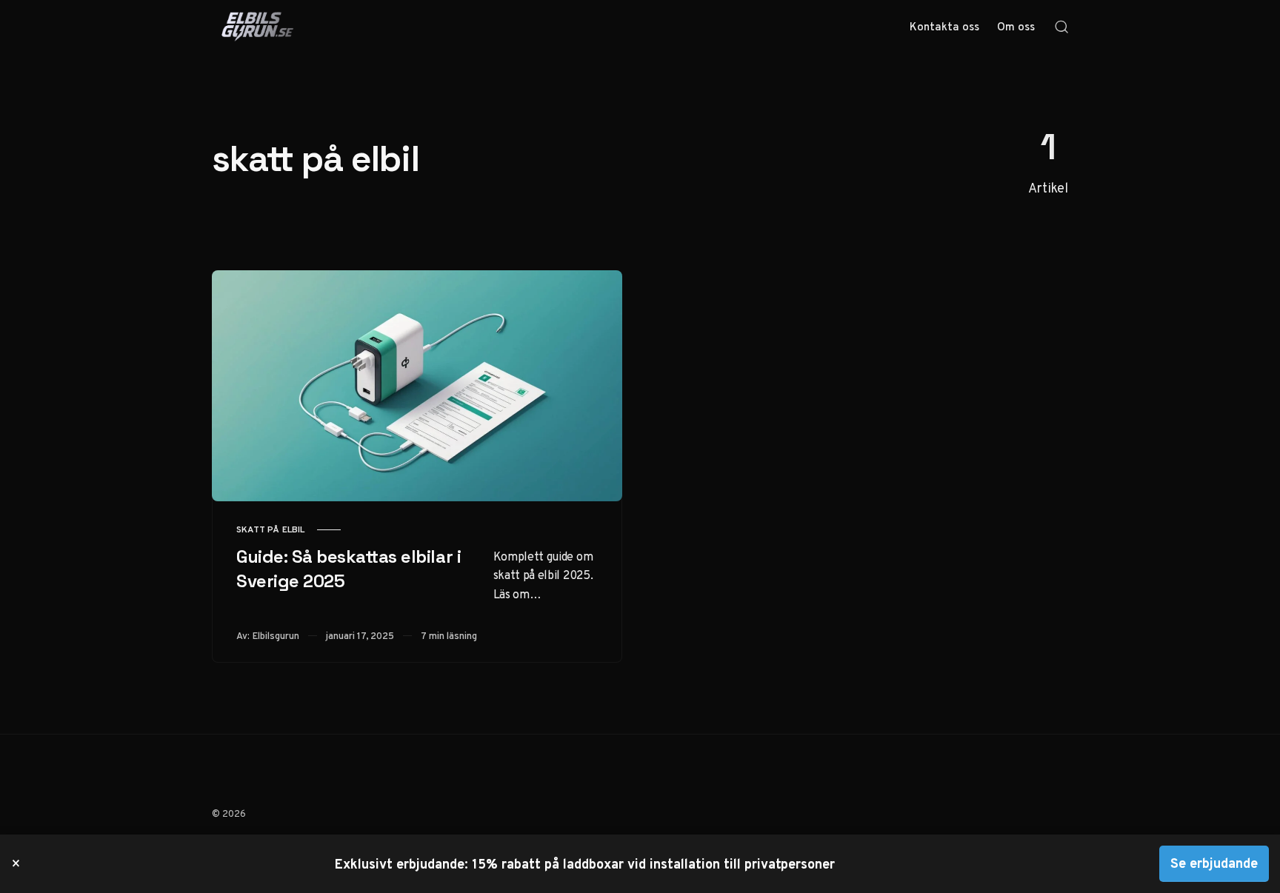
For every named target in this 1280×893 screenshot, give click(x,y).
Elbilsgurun (276, 636)
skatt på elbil (270, 529)
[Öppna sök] (1061, 26)
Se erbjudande (1214, 863)
